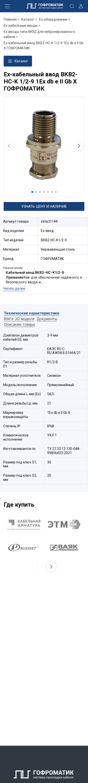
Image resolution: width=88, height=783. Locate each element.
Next (51, 566)
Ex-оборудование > (54, 19)
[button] (32, 192)
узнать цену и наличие (44, 206)
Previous (37, 566)
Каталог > (29, 19)
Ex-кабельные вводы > (22, 25)
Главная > (11, 19)
